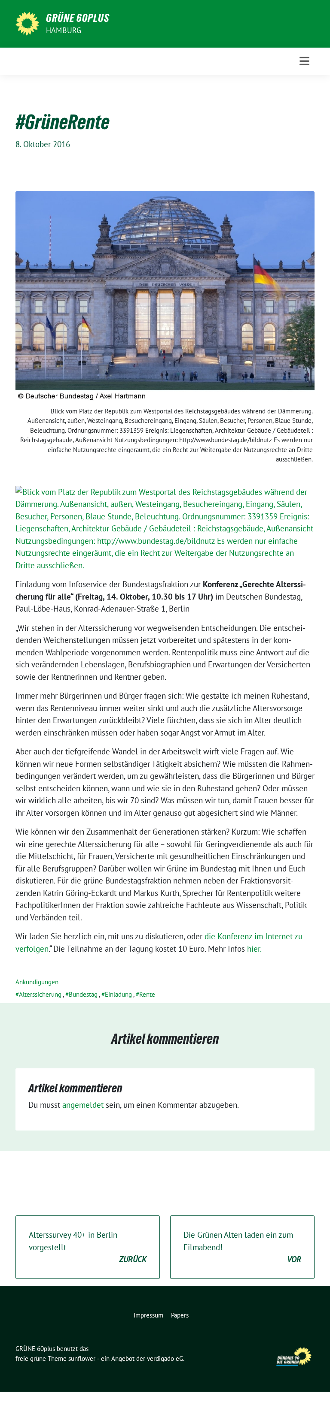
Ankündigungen (36, 982)
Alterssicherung (40, 994)
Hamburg (63, 30)
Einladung (118, 994)
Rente (147, 994)
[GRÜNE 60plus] (27, 23)
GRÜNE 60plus (78, 18)
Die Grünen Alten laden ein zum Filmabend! (242, 1247)
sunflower (81, 1358)
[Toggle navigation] (304, 61)
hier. (254, 949)
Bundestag (83, 994)
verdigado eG (165, 1358)
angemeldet (83, 1105)
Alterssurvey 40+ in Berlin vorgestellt (88, 1247)
